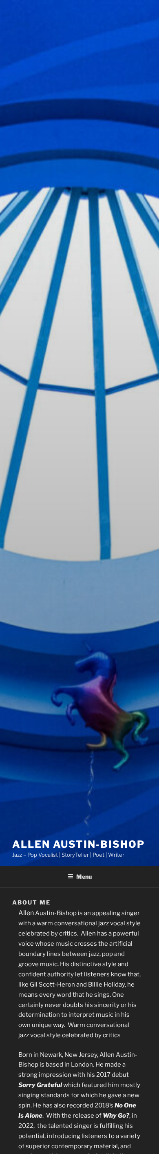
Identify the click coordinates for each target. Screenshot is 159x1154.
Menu (84, 876)
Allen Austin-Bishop (78, 844)
